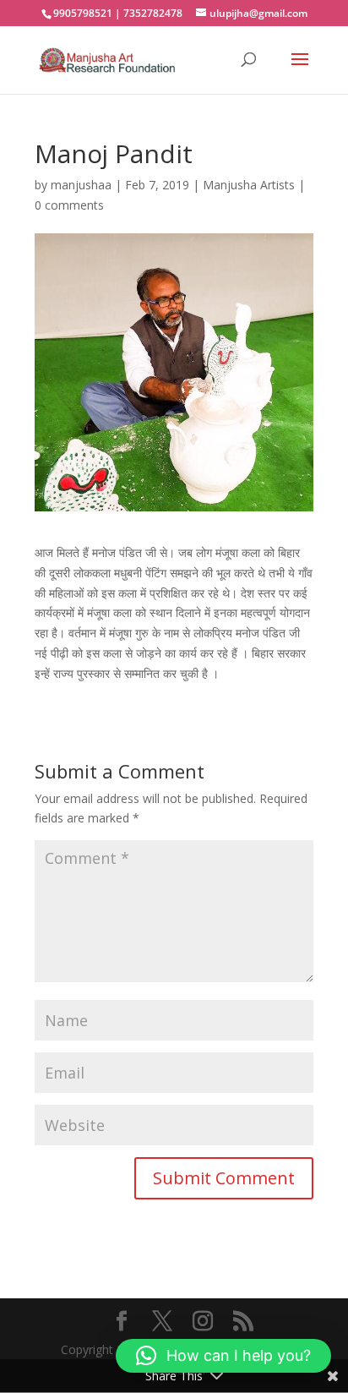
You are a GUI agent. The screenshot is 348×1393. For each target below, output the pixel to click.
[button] (223, 1356)
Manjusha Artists (249, 185)
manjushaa (81, 185)
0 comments (69, 205)
